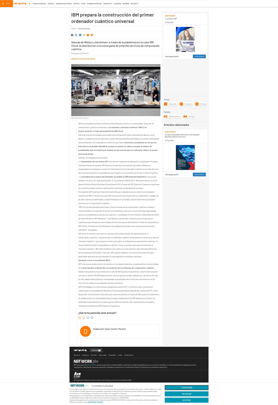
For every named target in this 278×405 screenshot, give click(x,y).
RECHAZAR (186, 393)
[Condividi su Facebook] (72, 35)
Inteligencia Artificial (94, 3)
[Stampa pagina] (92, 35)
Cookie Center (129, 355)
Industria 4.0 (107, 3)
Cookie (120, 355)
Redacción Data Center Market (83, 59)
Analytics (51, 3)
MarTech (77, 3)
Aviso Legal (102, 355)
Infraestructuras (84, 28)
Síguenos (95, 350)
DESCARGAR (199, 56)
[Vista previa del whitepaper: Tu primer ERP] (185, 39)
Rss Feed (94, 355)
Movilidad (126, 3)
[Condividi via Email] (88, 35)
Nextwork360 (91, 365)
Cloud (83, 3)
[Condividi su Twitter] (76, 35)
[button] (6, 3)
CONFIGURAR (186, 387)
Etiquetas (85, 355)
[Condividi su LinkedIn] (80, 35)
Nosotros (77, 355)
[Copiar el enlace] (84, 35)
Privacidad (112, 355)
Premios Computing (39, 3)
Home (73, 28)
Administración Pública (64, 3)
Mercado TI (135, 3)
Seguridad (117, 3)
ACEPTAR (187, 400)
